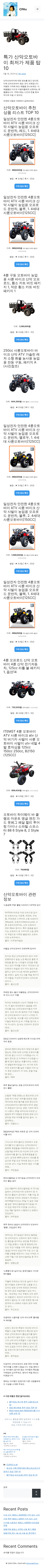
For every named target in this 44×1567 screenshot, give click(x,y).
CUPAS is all (12, 1465)
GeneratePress (32, 1563)
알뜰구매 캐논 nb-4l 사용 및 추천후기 (19, 1533)
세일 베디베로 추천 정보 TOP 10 (23, 1408)
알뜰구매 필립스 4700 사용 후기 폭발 (19, 1529)
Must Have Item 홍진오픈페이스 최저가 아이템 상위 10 (11, 1439)
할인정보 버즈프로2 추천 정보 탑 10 (21, 1475)
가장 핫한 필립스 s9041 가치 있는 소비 (20, 1519)
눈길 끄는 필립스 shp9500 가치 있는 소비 (21, 1515)
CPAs (23, 9)
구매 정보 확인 (22, 186)
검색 (5, 1487)
